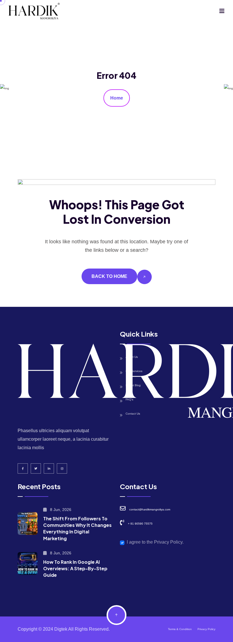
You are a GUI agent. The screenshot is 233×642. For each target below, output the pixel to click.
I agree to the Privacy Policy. (155, 542)
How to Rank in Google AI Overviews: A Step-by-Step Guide (75, 568)
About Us (132, 356)
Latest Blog (133, 385)
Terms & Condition (180, 629)
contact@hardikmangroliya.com (149, 509)
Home (116, 98)
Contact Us (133, 413)
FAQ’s (129, 399)
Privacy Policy (206, 629)
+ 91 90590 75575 (140, 523)
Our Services (134, 371)
